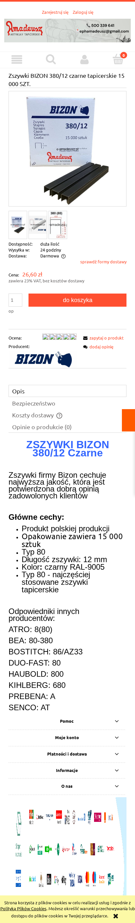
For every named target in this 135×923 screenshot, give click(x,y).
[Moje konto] (84, 59)
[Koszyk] (118, 59)
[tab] (67, 391)
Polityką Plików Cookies (23, 908)
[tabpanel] (67, 576)
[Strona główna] (67, 30)
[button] (17, 59)
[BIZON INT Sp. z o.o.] (43, 359)
